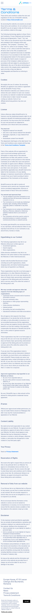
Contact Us (8, 588)
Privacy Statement (12, 451)
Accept (27, 601)
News (5, 591)
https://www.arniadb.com (15, 20)
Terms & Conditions (11, 595)
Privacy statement (11, 593)
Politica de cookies (6, 612)
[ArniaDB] (25, 3)
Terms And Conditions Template (15, 145)
